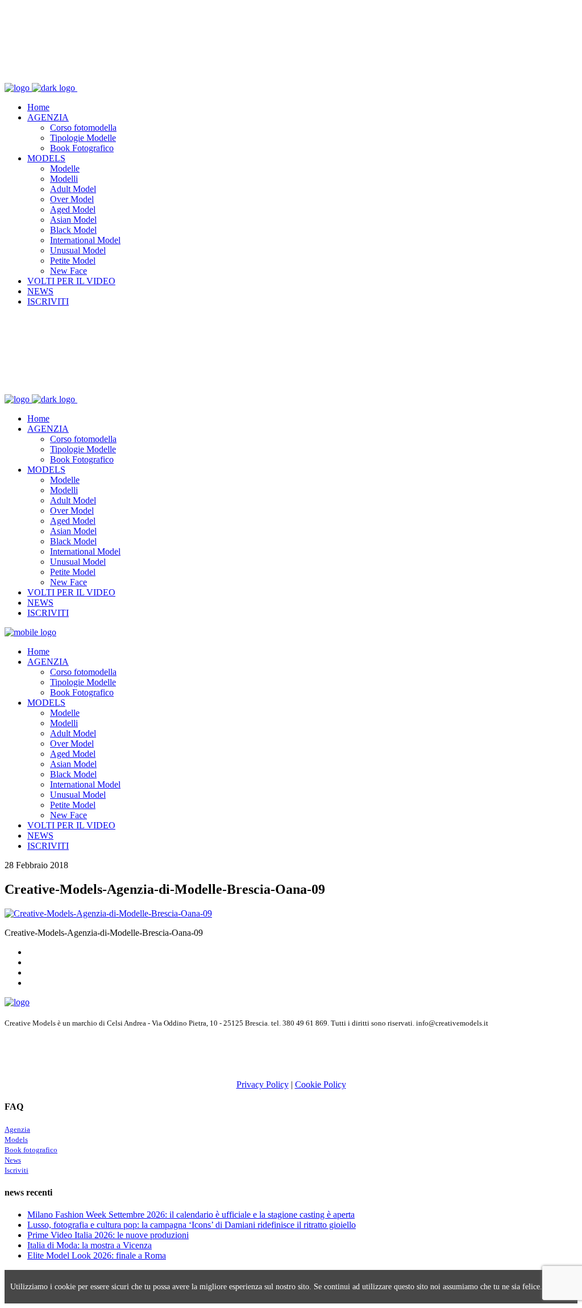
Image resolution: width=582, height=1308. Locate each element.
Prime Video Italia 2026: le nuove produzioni (108, 1235)
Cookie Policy (320, 1084)
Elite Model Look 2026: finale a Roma (96, 1255)
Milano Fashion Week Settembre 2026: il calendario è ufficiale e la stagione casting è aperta (191, 1214)
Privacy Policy (262, 1084)
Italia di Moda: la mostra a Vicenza (89, 1245)
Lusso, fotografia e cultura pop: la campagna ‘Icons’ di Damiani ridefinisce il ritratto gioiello (191, 1225)
